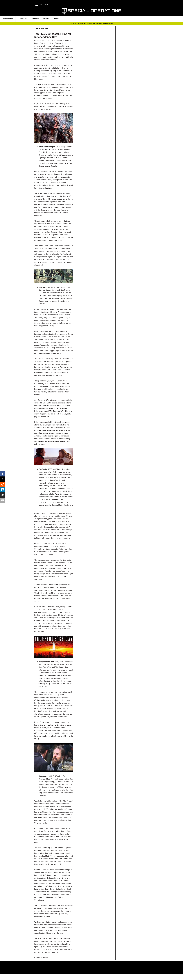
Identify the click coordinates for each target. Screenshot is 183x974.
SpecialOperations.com (91, 11)
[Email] (2, 500)
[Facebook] (2, 473)
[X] (2, 479)
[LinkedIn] (2, 489)
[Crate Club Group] (91, 967)
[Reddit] (2, 484)
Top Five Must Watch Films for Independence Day (52, 35)
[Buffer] (2, 495)
